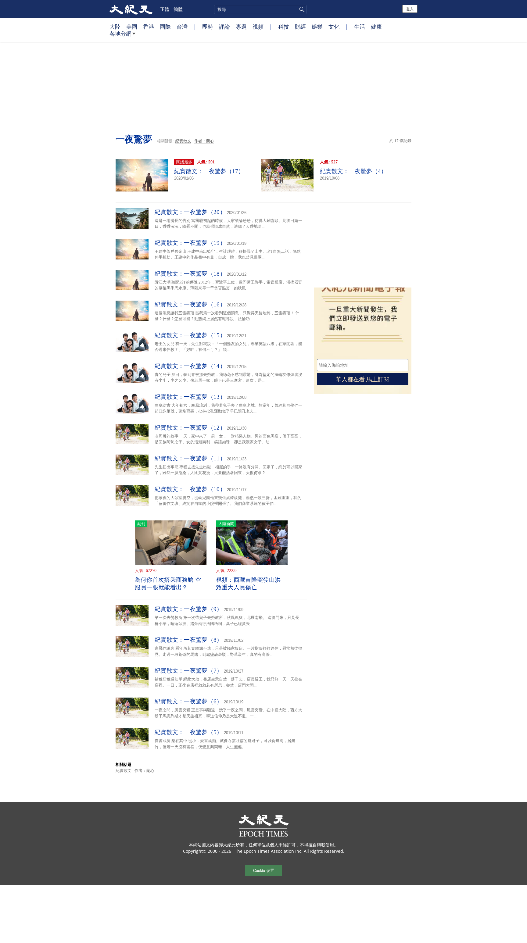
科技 (283, 26)
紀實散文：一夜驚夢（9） (189, 609)
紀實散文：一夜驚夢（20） (190, 212)
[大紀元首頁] (130, 9)
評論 (224, 26)
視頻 (258, 26)
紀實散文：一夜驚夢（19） (190, 243)
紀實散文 (183, 141)
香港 (148, 26)
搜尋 (301, 9)
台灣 (182, 26)
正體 (164, 9)
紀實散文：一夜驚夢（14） (190, 366)
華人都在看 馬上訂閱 (362, 379)
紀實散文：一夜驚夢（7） (189, 670)
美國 (131, 26)
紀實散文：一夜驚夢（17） (209, 171)
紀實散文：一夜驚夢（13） (190, 397)
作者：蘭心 (204, 141)
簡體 (178, 9)
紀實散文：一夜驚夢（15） (190, 335)
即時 (207, 26)
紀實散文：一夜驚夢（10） (190, 489)
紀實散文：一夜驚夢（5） (189, 732)
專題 (241, 26)
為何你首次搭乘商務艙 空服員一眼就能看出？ (168, 584)
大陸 (114, 26)
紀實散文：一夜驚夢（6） (189, 701)
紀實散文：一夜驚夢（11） (190, 458)
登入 (410, 8)
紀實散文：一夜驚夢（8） (189, 640)
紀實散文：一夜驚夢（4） (353, 171)
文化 (333, 26)
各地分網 (120, 33)
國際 (165, 26)
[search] (260, 9)
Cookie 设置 (263, 870)
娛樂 (317, 26)
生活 (359, 26)
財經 (300, 26)
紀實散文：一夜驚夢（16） (190, 304)
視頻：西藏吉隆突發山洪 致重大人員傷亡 (248, 584)
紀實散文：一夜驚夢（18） (190, 273)
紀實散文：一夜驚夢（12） (190, 427)
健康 (376, 26)
